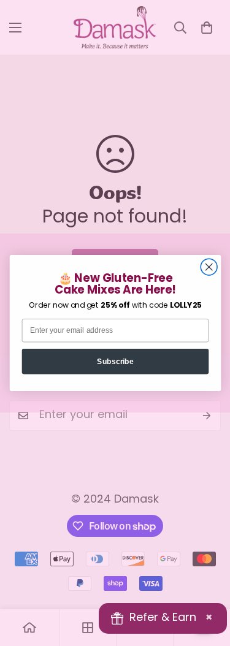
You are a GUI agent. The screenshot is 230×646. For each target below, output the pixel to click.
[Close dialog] (209, 267)
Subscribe (115, 361)
